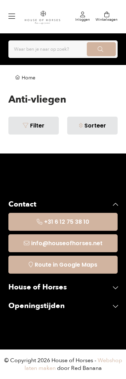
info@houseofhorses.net (67, 243)
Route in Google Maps (66, 265)
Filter (37, 126)
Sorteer (95, 126)
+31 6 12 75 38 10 (66, 222)
